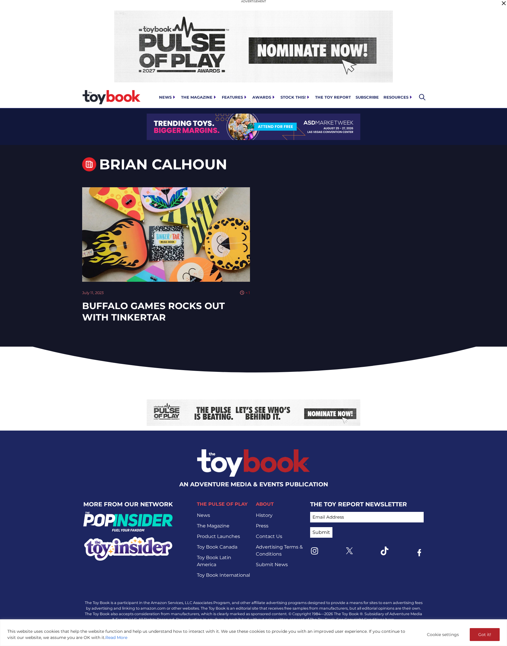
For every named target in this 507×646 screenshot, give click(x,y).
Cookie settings (443, 634)
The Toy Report (333, 97)
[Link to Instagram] (314, 551)
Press (262, 526)
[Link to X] (349, 550)
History (264, 515)
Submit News (272, 564)
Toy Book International (223, 575)
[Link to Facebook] (419, 552)
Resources (395, 97)
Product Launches (218, 536)
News (165, 97)
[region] (253, 632)
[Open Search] (422, 97)
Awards (261, 97)
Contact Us (269, 536)
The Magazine (196, 97)
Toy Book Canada (217, 547)
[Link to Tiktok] (384, 551)
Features (232, 97)
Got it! (484, 634)
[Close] (504, 3)
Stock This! (293, 97)
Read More (116, 637)
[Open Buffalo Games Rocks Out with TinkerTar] (166, 234)
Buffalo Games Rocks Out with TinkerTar (153, 311)
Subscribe (367, 97)
